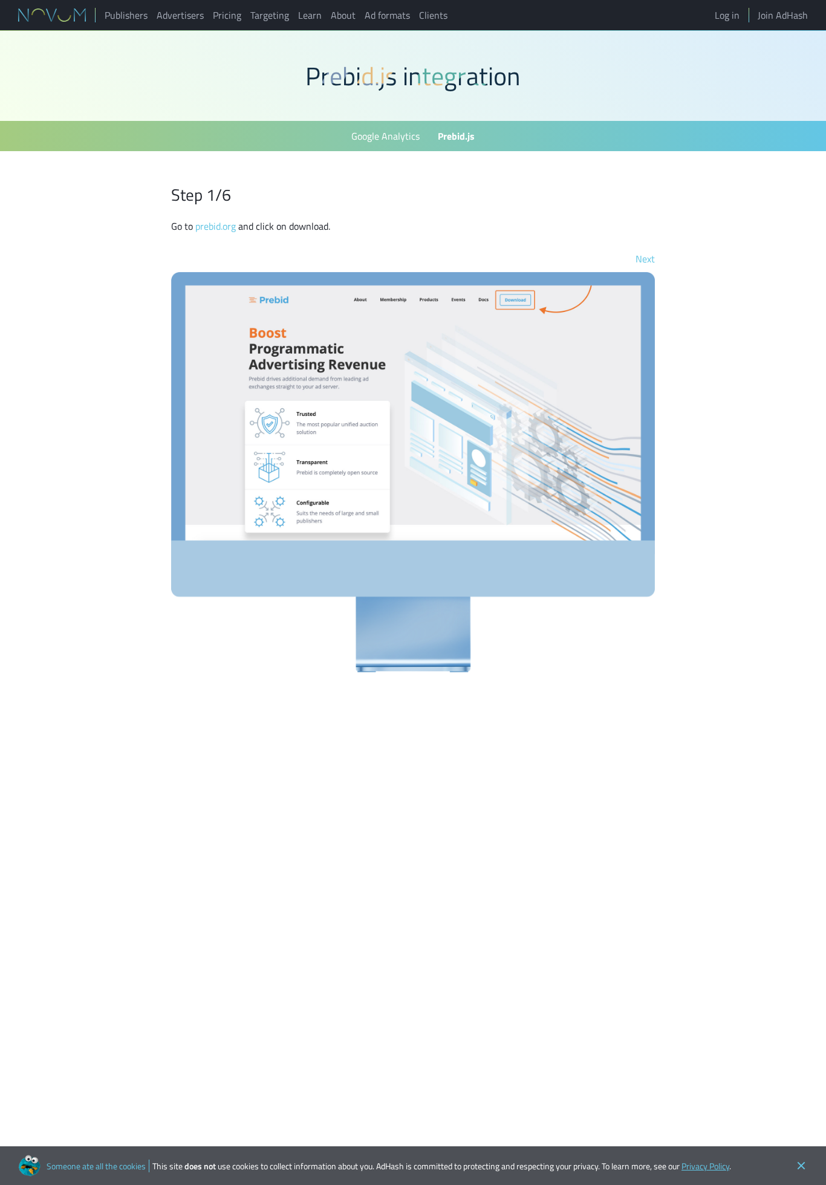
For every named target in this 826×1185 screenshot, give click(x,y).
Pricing (227, 15)
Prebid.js (456, 136)
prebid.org (215, 226)
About (343, 15)
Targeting (269, 15)
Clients (433, 15)
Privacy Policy (705, 1166)
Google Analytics (385, 136)
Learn (310, 15)
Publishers (126, 15)
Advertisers (180, 15)
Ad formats (387, 15)
